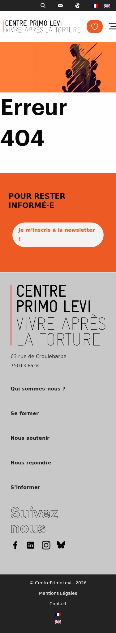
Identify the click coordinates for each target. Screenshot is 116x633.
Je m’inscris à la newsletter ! (57, 234)
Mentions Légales (58, 593)
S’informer (25, 487)
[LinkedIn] (30, 545)
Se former (25, 413)
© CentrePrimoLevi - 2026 (58, 583)
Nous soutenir (30, 438)
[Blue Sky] (61, 545)
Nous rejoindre (31, 463)
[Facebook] (15, 545)
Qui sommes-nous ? (38, 389)
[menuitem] (95, 6)
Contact (58, 604)
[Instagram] (46, 545)
